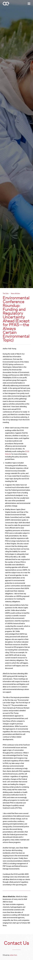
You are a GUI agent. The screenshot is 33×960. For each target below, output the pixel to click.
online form (13, 955)
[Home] (9, 3)
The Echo (6, 293)
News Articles (15, 293)
